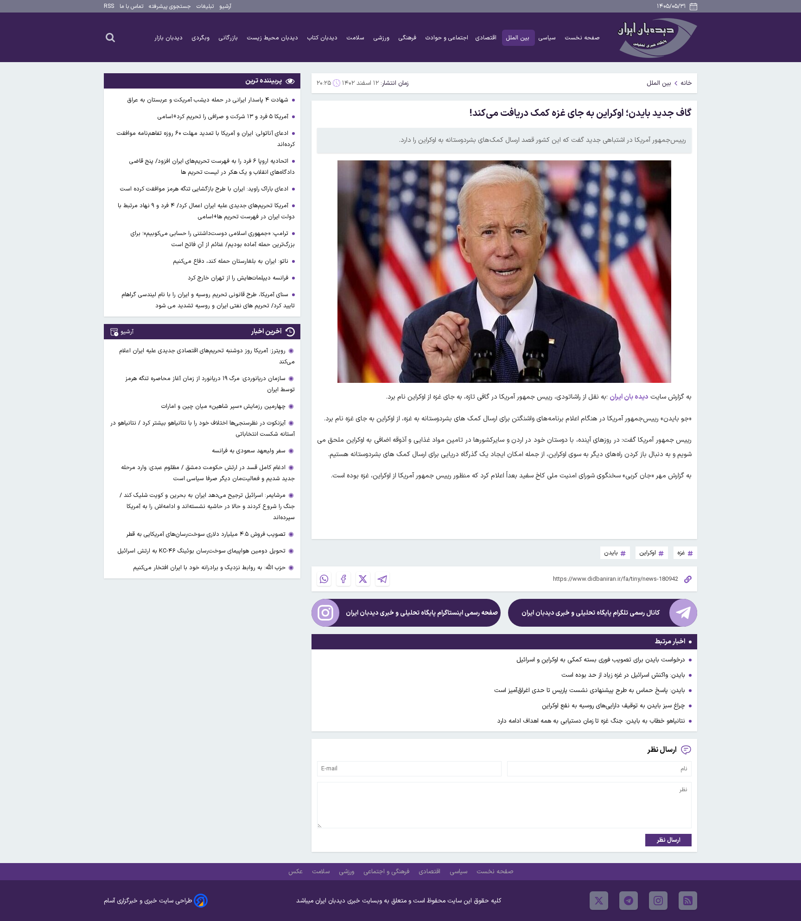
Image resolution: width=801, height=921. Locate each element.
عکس (296, 872)
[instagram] (658, 900)
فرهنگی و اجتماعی (387, 872)
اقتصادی (487, 37)
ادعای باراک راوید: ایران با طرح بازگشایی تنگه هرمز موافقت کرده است (205, 188)
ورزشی (382, 37)
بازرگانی (229, 37)
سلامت (356, 37)
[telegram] (628, 900)
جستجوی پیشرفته (170, 6)
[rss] (688, 900)
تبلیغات (205, 6)
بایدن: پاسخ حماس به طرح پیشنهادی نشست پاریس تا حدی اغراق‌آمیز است (589, 690)
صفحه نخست (582, 37)
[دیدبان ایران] (656, 37)
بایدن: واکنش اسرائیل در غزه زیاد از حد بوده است (623, 675)
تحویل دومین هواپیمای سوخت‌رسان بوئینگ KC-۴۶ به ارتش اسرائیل (201, 550)
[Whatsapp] (324, 579)
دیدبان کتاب (323, 37)
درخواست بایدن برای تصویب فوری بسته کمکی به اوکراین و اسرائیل (600, 660)
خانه (686, 83)
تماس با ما (131, 6)
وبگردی (201, 37)
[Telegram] (382, 579)
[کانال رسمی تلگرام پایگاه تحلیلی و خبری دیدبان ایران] (683, 613)
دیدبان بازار (169, 37)
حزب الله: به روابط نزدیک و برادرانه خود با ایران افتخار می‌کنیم (209, 567)
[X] (363, 579)
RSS (109, 6)
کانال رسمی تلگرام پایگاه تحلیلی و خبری (590, 613)
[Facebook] (343, 579)
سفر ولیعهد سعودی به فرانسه (249, 450)
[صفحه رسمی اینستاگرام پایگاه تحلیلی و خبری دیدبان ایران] (325, 613)
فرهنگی (408, 37)
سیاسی (548, 37)
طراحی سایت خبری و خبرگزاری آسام (148, 901)
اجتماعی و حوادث (447, 37)
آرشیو (225, 6)
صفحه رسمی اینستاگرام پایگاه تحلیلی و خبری (422, 613)
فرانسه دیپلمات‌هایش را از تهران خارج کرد (239, 277)
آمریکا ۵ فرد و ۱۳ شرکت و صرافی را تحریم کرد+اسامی (224, 116)
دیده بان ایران (629, 397)
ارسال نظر (668, 840)
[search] (110, 37)
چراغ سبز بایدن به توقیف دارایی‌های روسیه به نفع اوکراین (613, 706)
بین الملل (518, 37)
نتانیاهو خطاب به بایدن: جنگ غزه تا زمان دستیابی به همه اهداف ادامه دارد (591, 721)
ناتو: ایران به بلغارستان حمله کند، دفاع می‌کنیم (231, 261)
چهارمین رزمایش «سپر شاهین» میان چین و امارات (223, 406)
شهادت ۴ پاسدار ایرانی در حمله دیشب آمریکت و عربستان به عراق (208, 99)
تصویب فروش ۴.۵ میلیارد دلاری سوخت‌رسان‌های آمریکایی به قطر (206, 534)
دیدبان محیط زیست (273, 37)
